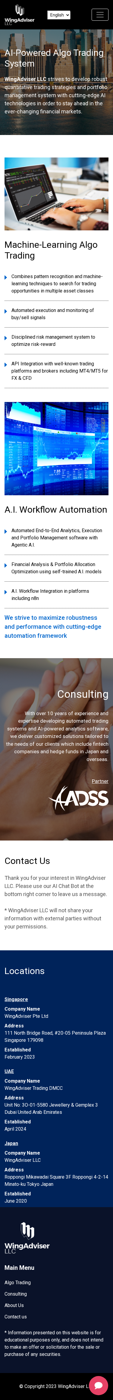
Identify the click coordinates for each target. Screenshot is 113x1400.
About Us (14, 1305)
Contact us (16, 1317)
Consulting (16, 1294)
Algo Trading (18, 1282)
